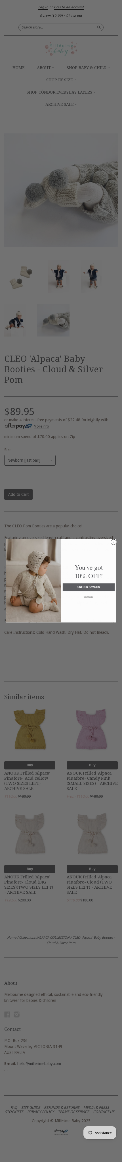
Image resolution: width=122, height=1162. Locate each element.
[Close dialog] (114, 542)
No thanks (88, 596)
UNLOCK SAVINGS (88, 587)
